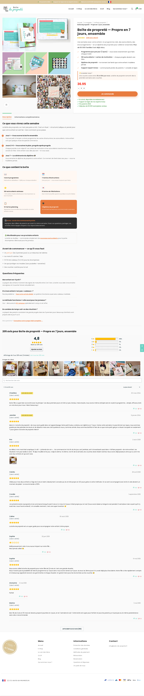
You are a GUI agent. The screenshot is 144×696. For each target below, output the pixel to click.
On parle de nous (79, 666)
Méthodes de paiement (81, 652)
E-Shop (40, 649)
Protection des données (81, 645)
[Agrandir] (6, 104)
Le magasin (88, 23)
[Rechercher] (132, 9)
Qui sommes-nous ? (45, 662)
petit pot (10, 253)
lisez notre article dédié (24, 294)
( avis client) (92, 38)
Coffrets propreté (100, 23)
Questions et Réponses (81, 662)
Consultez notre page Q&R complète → (28, 321)
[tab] (7, 116)
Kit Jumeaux (20, 303)
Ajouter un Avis (36, 349)
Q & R (40, 655)
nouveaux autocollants (49, 238)
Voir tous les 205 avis (37, 355)
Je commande (107, 94)
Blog (39, 659)
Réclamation (77, 659)
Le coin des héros (44, 652)
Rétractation (77, 655)
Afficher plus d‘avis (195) (72, 629)
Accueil (79, 23)
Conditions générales (80, 649)
